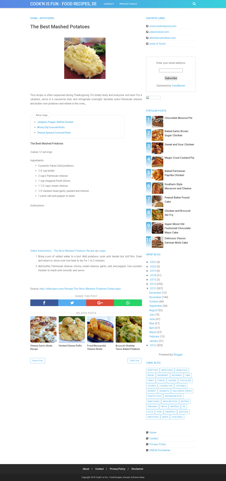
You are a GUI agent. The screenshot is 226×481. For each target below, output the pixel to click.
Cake (187, 375)
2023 (153, 262)
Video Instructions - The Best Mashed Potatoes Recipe (62, 250)
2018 (153, 275)
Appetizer (153, 370)
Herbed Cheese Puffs (70, 345)
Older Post (134, 360)
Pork (159, 412)
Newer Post (37, 360)
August (153, 310)
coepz (102, 250)
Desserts (164, 391)
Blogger (178, 354)
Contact (109, 4)
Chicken (172, 380)
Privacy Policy (128, 4)
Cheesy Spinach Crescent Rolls (54, 132)
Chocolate (185, 380)
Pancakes (152, 406)
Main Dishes (153, 401)
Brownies (177, 375)
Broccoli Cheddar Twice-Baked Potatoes (128, 347)
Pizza (150, 412)
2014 (153, 284)
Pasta (164, 406)
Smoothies (153, 417)
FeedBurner (178, 85)
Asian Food (182, 370)
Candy (151, 380)
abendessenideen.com (162, 37)
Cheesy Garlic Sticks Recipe (41, 347)
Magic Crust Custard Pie (179, 157)
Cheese (161, 380)
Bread (151, 375)
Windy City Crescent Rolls (51, 127)
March (153, 332)
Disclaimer (137, 469)
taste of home (157, 43)
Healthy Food (154, 396)
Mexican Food (170, 401)
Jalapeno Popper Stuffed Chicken (55, 122)
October (154, 301)
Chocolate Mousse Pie (178, 118)
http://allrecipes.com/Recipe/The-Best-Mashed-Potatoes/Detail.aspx (80, 288)
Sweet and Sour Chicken (179, 144)
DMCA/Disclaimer (159, 450)
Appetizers (167, 370)
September (156, 305)
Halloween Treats (182, 391)
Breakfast (163, 375)
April (152, 327)
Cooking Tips (165, 386)
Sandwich (170, 412)
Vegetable (177, 417)
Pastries (174, 406)
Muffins (185, 401)
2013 (153, 288)
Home (152, 432)
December (155, 292)
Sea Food (183, 412)
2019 (153, 270)
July (152, 314)
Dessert (152, 391)
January (154, 341)
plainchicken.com (159, 31)
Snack (165, 417)
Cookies (152, 386)
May (152, 323)
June (152, 319)
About (86, 469)
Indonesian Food (173, 396)
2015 (153, 279)
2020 (153, 266)
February (154, 336)
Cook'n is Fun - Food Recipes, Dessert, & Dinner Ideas (85, 3)
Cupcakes (181, 386)
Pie (183, 406)
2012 (153, 345)
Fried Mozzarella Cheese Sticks (96, 347)
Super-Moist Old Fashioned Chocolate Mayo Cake (178, 228)
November (155, 297)
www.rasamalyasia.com (162, 26)
